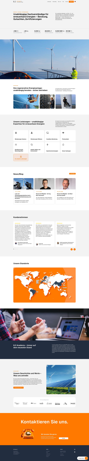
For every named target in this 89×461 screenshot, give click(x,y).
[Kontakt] (71, 2)
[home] (18, 1)
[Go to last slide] (71, 249)
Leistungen (49, 1)
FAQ (63, 1)
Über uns (59, 1)
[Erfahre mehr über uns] (18, 388)
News (47, 452)
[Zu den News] (72, 173)
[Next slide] (74, 249)
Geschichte (48, 455)
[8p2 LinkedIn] (74, 452)
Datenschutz (62, 455)
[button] (75, 1)
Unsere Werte (48, 453)
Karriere (66, 1)
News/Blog (54, 1)
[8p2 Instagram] (74, 449)
